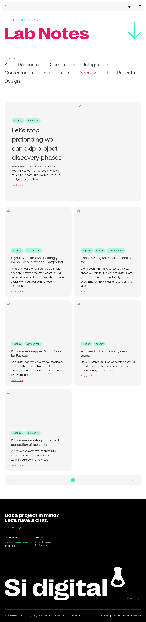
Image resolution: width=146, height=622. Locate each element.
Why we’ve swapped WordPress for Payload (36, 353)
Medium (137, 616)
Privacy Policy (31, 616)
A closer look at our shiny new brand (104, 353)
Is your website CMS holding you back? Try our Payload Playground (37, 260)
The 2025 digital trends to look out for (107, 260)
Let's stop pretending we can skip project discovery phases (37, 143)
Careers (104, 616)
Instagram (127, 616)
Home (7, 20)
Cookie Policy (45, 616)
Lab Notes (22, 20)
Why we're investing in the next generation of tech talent (35, 442)
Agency (38, 20)
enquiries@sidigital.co (16, 542)
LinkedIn (117, 616)
